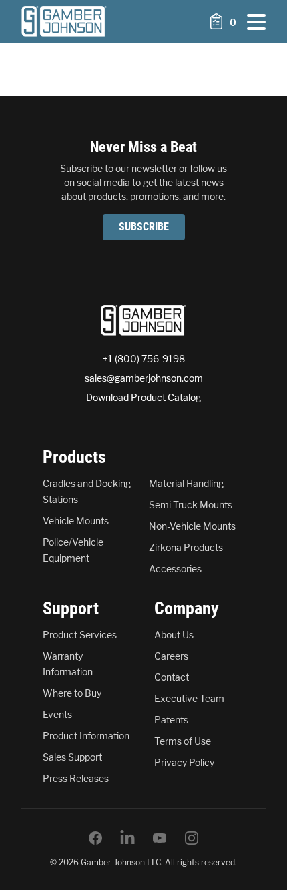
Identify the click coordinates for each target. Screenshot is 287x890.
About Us (174, 634)
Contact (171, 677)
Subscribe (144, 227)
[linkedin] (127, 838)
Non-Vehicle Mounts (192, 526)
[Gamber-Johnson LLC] (64, 21)
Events (57, 714)
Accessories (175, 568)
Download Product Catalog (143, 397)
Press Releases (76, 778)
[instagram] (192, 838)
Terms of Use (182, 741)
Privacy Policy (184, 762)
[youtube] (160, 838)
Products (74, 457)
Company (186, 608)
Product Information (86, 735)
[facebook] (95, 838)
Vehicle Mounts (76, 520)
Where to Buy (72, 693)
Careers (171, 656)
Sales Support (72, 757)
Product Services (80, 634)
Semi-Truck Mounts (190, 504)
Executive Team (189, 698)
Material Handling (186, 483)
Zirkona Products (186, 547)
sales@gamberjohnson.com (144, 378)
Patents (171, 719)
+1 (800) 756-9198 (144, 358)
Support (71, 608)
